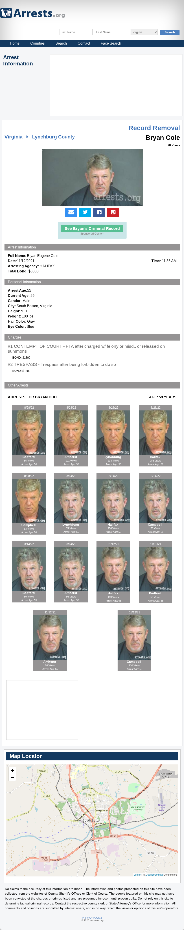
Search (61, 43)
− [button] (12, 777)
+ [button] (12, 770)
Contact (84, 43)
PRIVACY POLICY (92, 917)
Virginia (13, 137)
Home (15, 43)
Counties (37, 43)
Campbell (29, 525)
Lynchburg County (53, 137)
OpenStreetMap (154, 874)
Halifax (155, 457)
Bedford (29, 457)
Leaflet (137, 874)
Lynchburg (113, 457)
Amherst (71, 457)
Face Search (111, 43)
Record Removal (154, 128)
